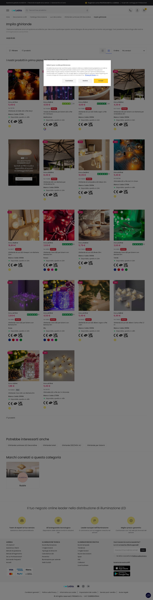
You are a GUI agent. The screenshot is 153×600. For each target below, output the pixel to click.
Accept (100, 81)
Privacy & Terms (90, 75)
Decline (85, 81)
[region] (77, 73)
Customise (69, 81)
